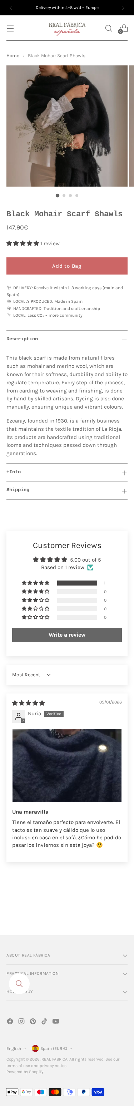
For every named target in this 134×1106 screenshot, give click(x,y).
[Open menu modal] (10, 28)
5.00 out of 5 (85, 560)
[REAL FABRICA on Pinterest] (33, 1022)
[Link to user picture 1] (67, 765)
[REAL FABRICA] (67, 28)
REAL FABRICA (54, 1059)
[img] (28, 703)
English (13, 1048)
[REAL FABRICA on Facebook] (10, 1022)
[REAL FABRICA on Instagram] (22, 1022)
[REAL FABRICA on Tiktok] (45, 1022)
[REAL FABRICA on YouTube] (56, 1022)
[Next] (123, 7)
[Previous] (11, 7)
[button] (108, 28)
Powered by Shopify (24, 1071)
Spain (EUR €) (53, 1048)
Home (12, 55)
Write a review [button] (67, 634)
